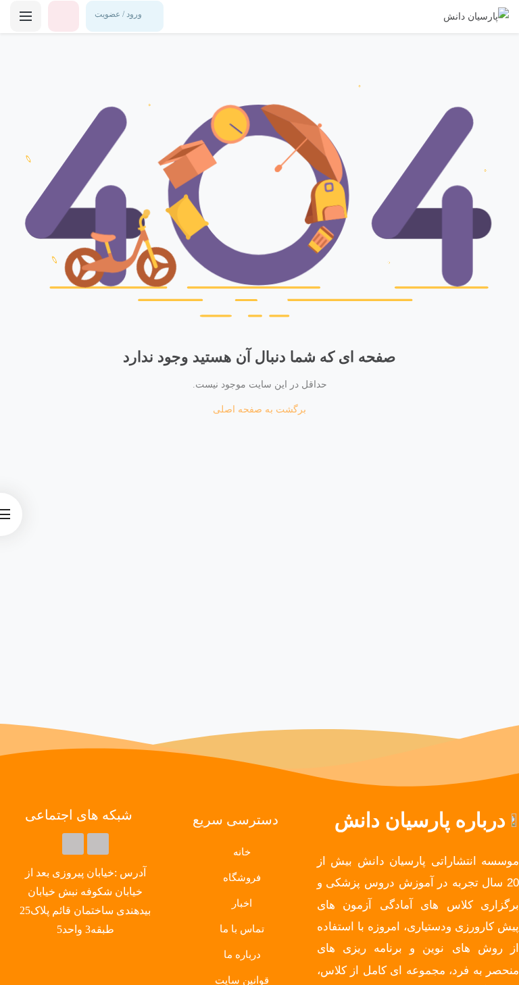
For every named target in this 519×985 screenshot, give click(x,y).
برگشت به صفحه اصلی (259, 409)
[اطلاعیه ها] (63, 16)
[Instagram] (73, 844)
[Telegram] (98, 844)
